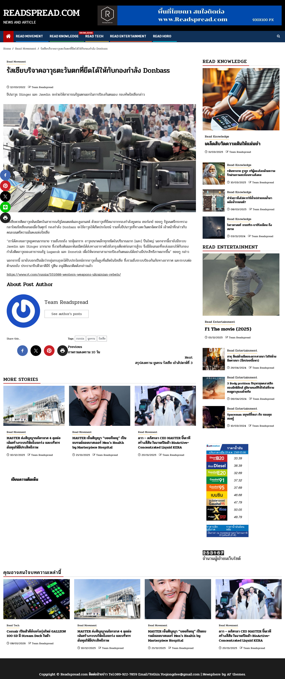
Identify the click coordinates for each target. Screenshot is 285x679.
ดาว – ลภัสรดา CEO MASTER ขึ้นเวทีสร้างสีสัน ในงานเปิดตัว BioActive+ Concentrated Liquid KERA (164, 442)
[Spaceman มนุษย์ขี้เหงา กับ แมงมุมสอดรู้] (214, 417)
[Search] (278, 36)
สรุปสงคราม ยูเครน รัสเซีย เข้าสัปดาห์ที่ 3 (164, 360)
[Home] (8, 37)
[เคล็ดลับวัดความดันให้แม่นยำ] (241, 99)
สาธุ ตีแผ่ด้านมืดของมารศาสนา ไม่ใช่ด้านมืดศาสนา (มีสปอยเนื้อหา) (251, 358)
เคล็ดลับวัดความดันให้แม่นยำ (233, 144)
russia (80, 338)
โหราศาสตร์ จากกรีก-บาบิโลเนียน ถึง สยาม (249, 227)
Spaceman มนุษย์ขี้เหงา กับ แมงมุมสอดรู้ (249, 416)
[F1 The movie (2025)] (241, 284)
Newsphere (212, 674)
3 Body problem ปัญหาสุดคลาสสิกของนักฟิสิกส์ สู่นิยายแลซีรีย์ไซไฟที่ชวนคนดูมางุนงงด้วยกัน (250, 387)
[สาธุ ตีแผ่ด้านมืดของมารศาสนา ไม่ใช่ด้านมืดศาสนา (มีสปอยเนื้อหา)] (214, 359)
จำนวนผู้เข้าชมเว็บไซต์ (222, 558)
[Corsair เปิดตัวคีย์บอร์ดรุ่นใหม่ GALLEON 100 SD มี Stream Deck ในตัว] (36, 599)
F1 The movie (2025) (228, 329)
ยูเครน (91, 338)
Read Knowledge (64, 36)
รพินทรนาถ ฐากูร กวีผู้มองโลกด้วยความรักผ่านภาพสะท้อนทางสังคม (251, 173)
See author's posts (66, 314)
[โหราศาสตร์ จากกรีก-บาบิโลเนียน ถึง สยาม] (214, 227)
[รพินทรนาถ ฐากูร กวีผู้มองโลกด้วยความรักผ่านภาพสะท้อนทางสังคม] (214, 173)
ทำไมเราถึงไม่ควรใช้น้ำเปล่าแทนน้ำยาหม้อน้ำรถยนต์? (249, 200)
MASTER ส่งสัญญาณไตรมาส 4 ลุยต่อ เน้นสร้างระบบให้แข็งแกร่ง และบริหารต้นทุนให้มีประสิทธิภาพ (34, 442)
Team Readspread (42, 87)
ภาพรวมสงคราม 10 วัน (84, 349)
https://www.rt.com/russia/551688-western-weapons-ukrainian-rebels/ (64, 274)
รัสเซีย (102, 338)
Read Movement (29, 36)
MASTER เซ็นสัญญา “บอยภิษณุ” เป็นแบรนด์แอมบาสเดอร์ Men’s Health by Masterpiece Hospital (99, 442)
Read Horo (162, 36)
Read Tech (94, 36)
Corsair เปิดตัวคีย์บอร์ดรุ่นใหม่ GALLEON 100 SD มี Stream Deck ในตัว (36, 633)
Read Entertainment (128, 36)
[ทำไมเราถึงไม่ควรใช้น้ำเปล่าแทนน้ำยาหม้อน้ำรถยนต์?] (214, 200)
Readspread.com (41, 13)
